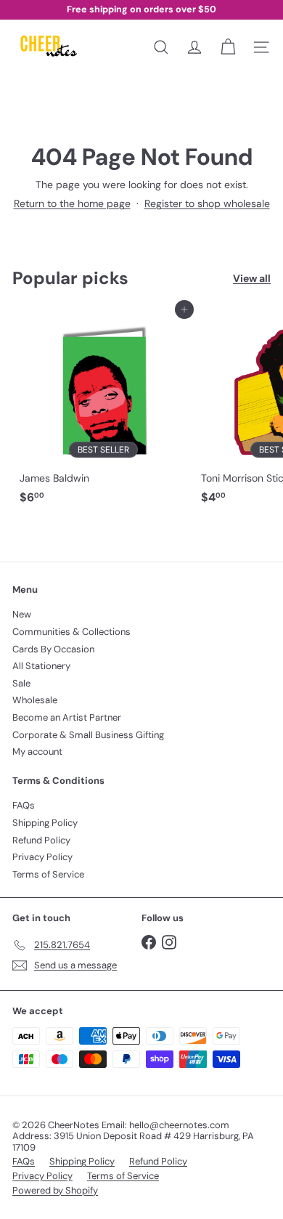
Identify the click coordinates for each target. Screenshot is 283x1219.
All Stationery (41, 666)
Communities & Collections (71, 631)
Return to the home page (72, 203)
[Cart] (228, 47)
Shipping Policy (45, 823)
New (21, 614)
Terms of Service (48, 874)
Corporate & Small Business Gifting (88, 735)
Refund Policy (41, 840)
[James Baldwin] (103, 410)
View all (252, 278)
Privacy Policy (42, 857)
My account (37, 751)
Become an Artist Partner (66, 717)
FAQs (23, 805)
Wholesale (34, 700)
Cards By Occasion (53, 649)
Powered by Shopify (55, 1190)
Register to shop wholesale (207, 203)
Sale (21, 683)
